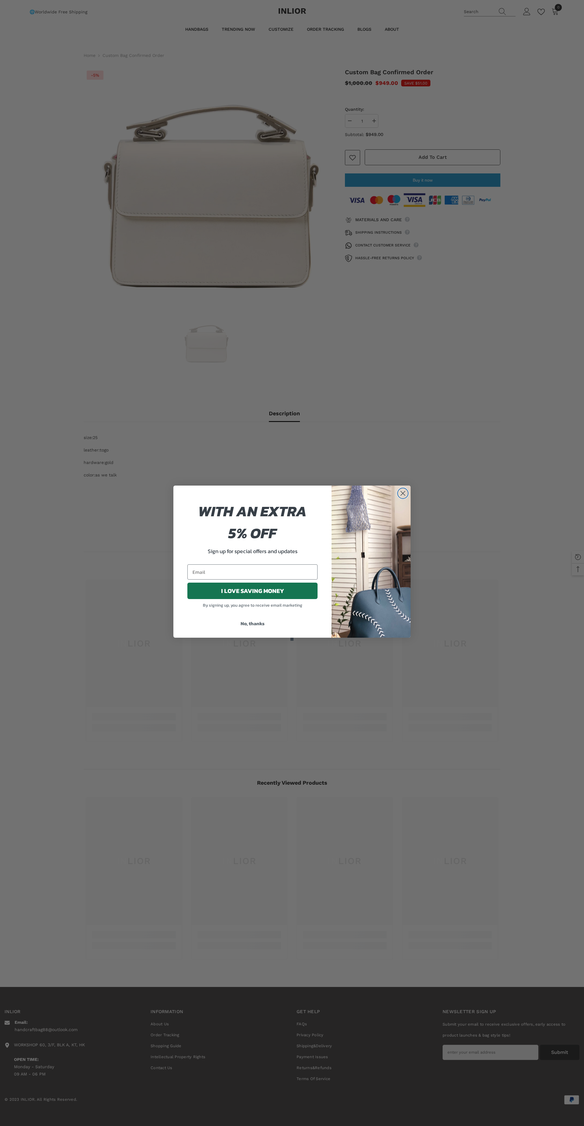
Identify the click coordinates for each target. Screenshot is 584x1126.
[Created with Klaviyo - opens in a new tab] (292, 639)
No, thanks (253, 623)
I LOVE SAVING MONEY (252, 590)
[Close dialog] (403, 493)
